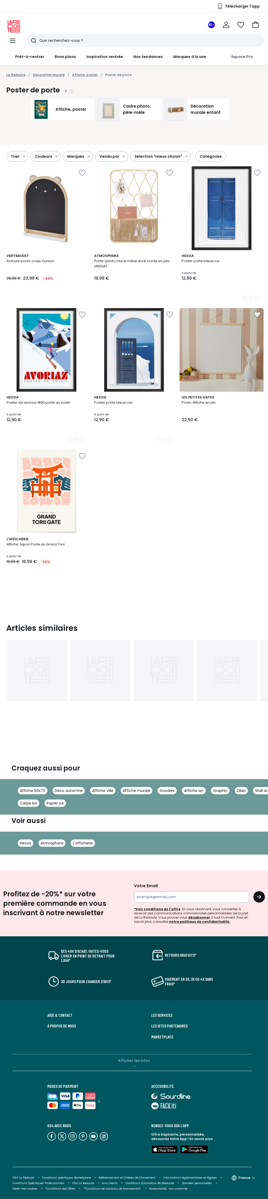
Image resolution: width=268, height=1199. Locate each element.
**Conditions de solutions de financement (112, 1189)
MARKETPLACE (162, 1037)
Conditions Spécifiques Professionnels (38, 1183)
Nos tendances (148, 56)
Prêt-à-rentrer (29, 56)
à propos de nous (61, 1026)
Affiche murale (136, 790)
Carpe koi (28, 803)
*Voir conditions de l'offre (157, 909)
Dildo (241, 790)
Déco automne (69, 790)
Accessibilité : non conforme (168, 1189)
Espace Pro (242, 56)
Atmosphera (52, 843)
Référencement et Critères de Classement (127, 1178)
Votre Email (146, 886)
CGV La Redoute (23, 1178)
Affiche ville (102, 790)
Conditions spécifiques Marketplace (66, 1178)
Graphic (220, 790)
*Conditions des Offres (60, 1189)
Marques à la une (189, 56)
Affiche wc (194, 790)
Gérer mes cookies (25, 1189)
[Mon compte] (226, 25)
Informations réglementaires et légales (190, 1178)
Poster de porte (118, 75)
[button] (255, 25)
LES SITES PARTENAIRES (169, 1026)
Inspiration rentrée (104, 56)
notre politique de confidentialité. (199, 921)
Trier (15, 156)
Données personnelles (197, 1183)
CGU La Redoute (83, 1183)
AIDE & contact (59, 1015)
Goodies (167, 790)
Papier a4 (55, 803)
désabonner (199, 917)
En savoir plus (201, 1139)
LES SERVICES (161, 1015)
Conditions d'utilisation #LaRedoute (149, 1183)
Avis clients (110, 1183)
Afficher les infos (134, 1060)
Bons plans (65, 56)
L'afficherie (83, 843)
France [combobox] (244, 1178)
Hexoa (25, 843)
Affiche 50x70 (32, 790)
